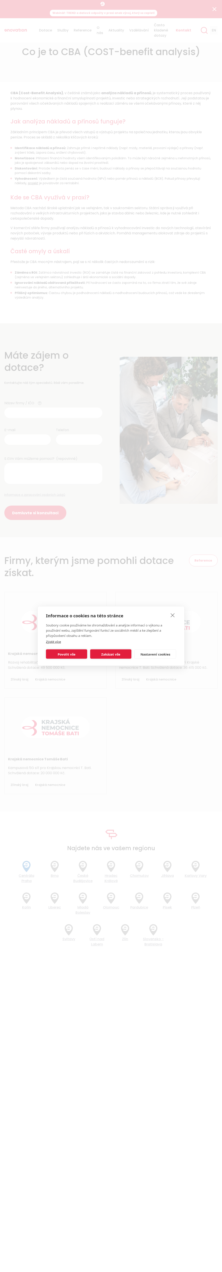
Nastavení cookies (155, 654)
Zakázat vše (110, 654)
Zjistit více (53, 641)
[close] (172, 615)
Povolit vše (66, 654)
